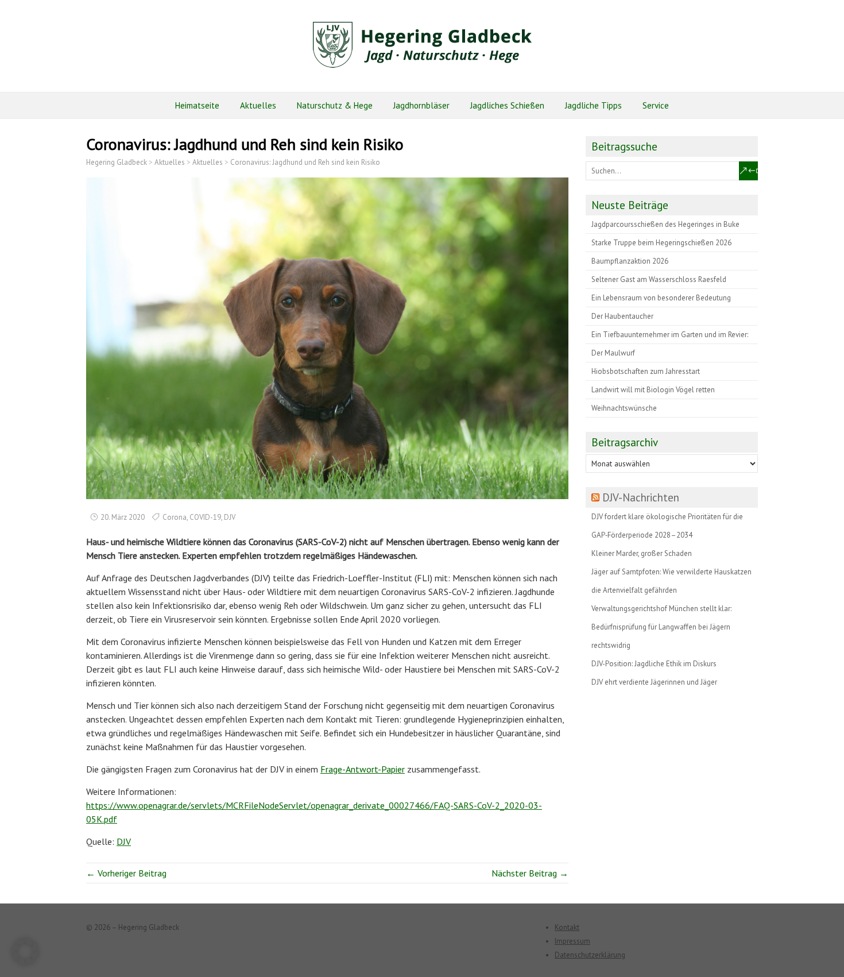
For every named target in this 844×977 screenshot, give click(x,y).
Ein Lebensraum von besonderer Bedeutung (661, 298)
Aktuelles (258, 105)
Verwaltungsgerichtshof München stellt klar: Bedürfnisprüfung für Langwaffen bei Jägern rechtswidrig (661, 627)
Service (655, 105)
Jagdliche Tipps (593, 105)
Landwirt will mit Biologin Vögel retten (653, 390)
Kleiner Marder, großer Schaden (641, 553)
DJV (229, 517)
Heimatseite (197, 105)
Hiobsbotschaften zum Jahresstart (645, 371)
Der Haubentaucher (622, 316)
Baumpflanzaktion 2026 (629, 261)
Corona (174, 517)
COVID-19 (205, 517)
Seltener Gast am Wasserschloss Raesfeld (658, 279)
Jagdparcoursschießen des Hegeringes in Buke (665, 224)
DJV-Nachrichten (640, 497)
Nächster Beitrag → (529, 873)
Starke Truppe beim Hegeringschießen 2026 (661, 243)
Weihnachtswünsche (624, 408)
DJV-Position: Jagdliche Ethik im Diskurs (654, 664)
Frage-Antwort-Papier (362, 769)
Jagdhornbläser (421, 105)
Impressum (572, 941)
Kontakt (567, 927)
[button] (25, 951)
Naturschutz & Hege (335, 105)
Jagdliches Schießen (507, 105)
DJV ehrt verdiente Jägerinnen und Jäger (654, 682)
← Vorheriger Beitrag (126, 873)
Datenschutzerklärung (590, 955)
